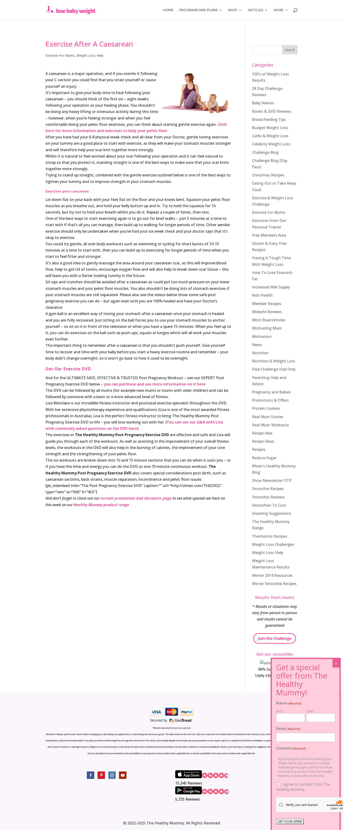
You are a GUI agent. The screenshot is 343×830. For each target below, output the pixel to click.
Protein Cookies (266, 408)
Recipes (259, 449)
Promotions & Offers (270, 400)
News (257, 344)
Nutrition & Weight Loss (273, 361)
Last (309, 711)
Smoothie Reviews (268, 497)
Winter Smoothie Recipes (274, 583)
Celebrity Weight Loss (271, 144)
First (279, 711)
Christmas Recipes (268, 175)
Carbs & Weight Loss (270, 135)
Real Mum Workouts (270, 424)
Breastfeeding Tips (269, 119)
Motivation (262, 336)
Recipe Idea (262, 433)
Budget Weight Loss (270, 127)
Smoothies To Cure (269, 505)
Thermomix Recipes (269, 536)
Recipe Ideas (263, 441)
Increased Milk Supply (271, 287)
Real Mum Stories (267, 416)
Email (288, 728)
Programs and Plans (198, 10)
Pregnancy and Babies (271, 392)
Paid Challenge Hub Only (274, 369)
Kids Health (262, 295)
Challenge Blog (265, 152)
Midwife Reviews (267, 311)
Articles (255, 10)
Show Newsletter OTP (271, 480)
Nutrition (260, 352)
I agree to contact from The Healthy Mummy (303, 787)
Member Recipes (266, 303)
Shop (232, 10)
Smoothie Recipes (268, 488)
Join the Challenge (274, 638)
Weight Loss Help (90, 55)
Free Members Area (269, 235)
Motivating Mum (267, 328)
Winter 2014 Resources (272, 575)
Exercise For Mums (60, 55)
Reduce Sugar (264, 457)
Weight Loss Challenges (273, 544)
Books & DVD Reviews (271, 111)
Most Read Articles (268, 319)
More (279, 10)
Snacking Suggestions (271, 513)
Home (168, 10)
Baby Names (263, 102)
